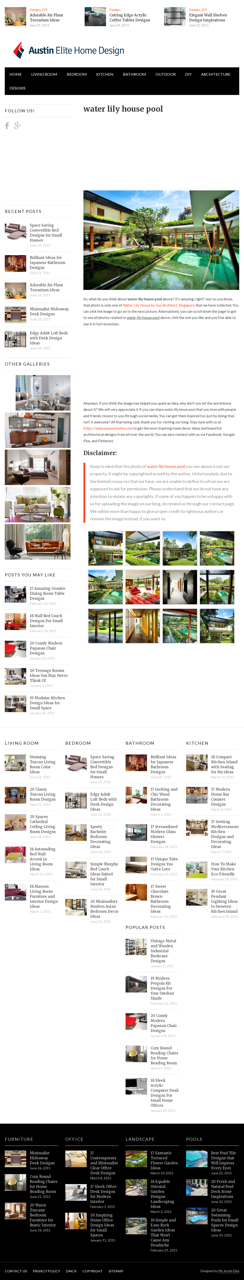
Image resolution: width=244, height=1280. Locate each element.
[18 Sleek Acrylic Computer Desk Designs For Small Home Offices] (136, 1086)
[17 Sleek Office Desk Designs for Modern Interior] (76, 1192)
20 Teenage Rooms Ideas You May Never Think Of (49, 675)
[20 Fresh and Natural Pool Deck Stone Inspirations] (197, 1187)
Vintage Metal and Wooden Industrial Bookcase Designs (163, 951)
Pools (194, 1139)
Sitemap (116, 1271)
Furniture (19, 1139)
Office (74, 1139)
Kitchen (104, 74)
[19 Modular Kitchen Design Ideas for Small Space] (15, 703)
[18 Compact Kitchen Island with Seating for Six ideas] (197, 762)
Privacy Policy (46, 1271)
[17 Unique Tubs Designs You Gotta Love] (136, 865)
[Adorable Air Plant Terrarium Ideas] (15, 16)
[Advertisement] (163, 149)
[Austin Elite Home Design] (68, 49)
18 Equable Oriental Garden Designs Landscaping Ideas (162, 1194)
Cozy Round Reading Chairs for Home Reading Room (164, 1055)
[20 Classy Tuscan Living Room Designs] (15, 795)
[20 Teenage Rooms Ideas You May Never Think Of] (15, 676)
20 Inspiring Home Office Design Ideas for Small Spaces (102, 1225)
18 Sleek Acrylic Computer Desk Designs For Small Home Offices (165, 1093)
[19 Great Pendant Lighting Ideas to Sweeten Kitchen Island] (197, 897)
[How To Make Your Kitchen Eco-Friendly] (197, 870)
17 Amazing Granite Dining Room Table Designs (47, 593)
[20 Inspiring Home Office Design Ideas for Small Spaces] (76, 1221)
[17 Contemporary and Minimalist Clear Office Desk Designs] (76, 1159)
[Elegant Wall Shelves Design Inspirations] (175, 16)
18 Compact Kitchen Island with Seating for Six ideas (224, 764)
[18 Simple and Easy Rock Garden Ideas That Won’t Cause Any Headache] (136, 1226)
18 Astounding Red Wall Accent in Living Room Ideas (43, 859)
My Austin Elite (229, 1271)
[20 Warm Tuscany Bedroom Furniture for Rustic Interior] (15, 1211)
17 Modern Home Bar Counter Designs (220, 797)
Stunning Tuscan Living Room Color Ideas (43, 764)
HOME (16, 74)
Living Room (22, 743)
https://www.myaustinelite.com (107, 428)
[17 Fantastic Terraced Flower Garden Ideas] (136, 1159)
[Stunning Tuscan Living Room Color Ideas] (15, 762)
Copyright (92, 1271)
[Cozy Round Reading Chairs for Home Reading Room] (136, 1054)
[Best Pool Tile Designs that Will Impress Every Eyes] (197, 1159)
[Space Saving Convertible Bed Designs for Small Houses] (15, 231)
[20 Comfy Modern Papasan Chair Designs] (15, 649)
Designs (35, 10)
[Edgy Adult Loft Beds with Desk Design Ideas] (15, 339)
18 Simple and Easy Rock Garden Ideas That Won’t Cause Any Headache (163, 1232)
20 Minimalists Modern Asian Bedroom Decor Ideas (104, 909)
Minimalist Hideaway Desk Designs (49, 311)
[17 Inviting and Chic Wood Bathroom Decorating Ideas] (136, 795)
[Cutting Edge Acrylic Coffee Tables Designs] (95, 16)
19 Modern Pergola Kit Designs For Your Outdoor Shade (162, 988)
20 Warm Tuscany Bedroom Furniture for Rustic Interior (43, 1215)
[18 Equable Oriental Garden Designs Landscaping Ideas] (136, 1187)
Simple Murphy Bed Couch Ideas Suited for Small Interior (104, 874)
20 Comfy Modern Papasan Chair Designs (46, 648)
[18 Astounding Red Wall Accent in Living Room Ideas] (15, 855)
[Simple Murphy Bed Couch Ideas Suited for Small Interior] (76, 870)
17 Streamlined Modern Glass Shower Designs (164, 834)
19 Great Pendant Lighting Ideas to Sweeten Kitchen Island (224, 901)
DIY (44, 10)
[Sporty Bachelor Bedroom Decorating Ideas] (76, 832)
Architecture (215, 74)
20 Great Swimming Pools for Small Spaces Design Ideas (224, 1220)
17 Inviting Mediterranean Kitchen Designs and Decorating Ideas (225, 834)
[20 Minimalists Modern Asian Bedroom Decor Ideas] (76, 907)
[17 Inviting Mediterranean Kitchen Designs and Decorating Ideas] (197, 827)
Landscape (140, 1139)
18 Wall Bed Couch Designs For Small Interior (46, 621)
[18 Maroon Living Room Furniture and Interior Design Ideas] (15, 892)
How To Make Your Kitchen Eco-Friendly (223, 869)
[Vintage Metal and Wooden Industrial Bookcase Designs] (136, 946)
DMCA (71, 1271)
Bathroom (134, 74)
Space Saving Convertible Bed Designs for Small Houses (46, 233)
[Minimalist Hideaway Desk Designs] (15, 315)
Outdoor (166, 74)
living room (44, 74)
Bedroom (77, 74)
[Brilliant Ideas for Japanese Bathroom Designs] (15, 263)
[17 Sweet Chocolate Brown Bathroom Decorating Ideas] (136, 892)
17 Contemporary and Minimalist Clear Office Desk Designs (104, 1163)
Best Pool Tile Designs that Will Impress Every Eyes (223, 1160)
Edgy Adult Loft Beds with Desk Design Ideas (49, 338)
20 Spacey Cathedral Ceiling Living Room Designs (43, 824)
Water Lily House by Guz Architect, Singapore (159, 305)
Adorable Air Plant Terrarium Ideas (46, 287)
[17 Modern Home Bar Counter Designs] (197, 795)
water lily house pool (166, 466)
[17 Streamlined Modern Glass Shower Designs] (136, 832)
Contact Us (16, 1271)
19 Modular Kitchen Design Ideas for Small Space (47, 703)
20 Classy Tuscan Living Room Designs (43, 794)
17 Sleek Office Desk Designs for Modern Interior (103, 1194)
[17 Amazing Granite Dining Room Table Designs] (15, 594)
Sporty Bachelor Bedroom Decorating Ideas (100, 836)
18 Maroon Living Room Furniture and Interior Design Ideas (44, 896)
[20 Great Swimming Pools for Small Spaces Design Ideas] (197, 1216)
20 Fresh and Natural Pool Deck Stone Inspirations (223, 1189)
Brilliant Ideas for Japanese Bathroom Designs (47, 262)
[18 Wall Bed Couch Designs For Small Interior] (15, 621)
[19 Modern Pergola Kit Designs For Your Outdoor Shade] (136, 984)
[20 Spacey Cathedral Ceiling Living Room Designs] (15, 822)
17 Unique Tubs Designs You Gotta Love (164, 864)
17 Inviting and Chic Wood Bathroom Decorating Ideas (164, 799)
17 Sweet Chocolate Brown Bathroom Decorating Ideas (161, 899)
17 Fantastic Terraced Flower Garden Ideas (164, 1160)
